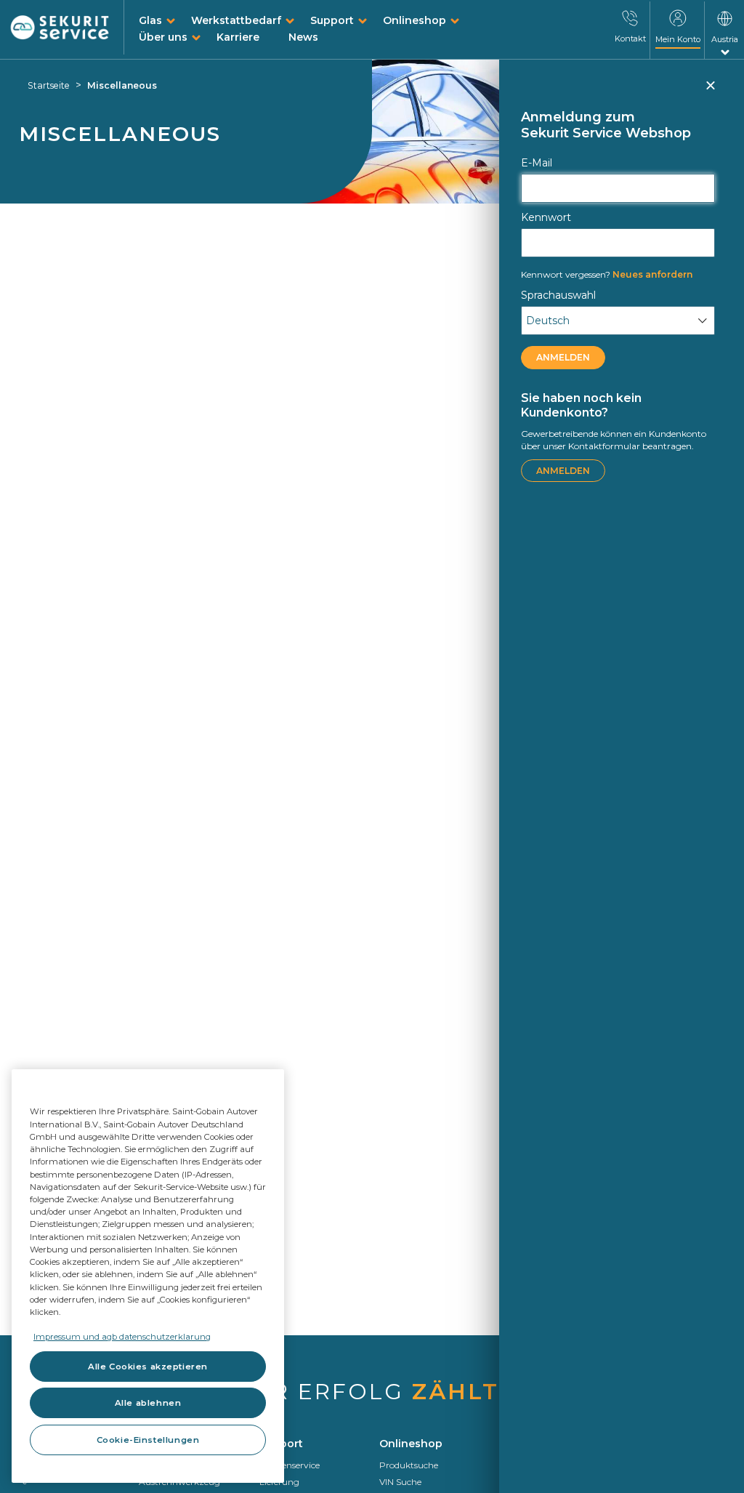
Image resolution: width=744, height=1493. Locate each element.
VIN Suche (400, 1481)
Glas (150, 20)
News (303, 37)
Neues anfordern (606, 274)
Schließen (709, 91)
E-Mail (536, 162)
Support (332, 20)
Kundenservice (289, 1465)
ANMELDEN (563, 357)
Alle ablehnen (148, 1403)
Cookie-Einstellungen (148, 1440)
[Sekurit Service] (60, 28)
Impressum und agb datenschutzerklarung (122, 1337)
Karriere (238, 37)
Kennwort (546, 217)
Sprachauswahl (558, 295)
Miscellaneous (122, 85)
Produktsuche (408, 1465)
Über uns (163, 37)
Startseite (49, 85)
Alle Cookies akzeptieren (148, 1366)
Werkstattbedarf (236, 20)
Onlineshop (414, 20)
